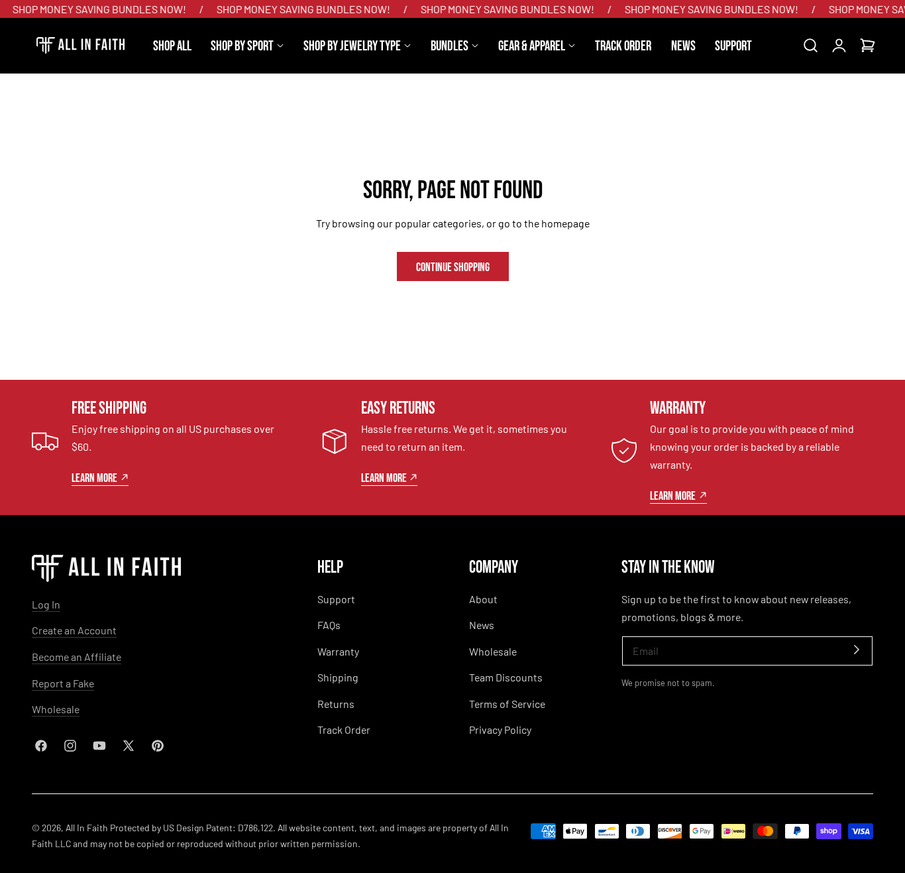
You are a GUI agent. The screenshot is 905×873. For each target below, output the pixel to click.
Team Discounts (506, 677)
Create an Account (74, 630)
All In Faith (87, 827)
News (481, 624)
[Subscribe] (856, 650)
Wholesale (56, 709)
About (483, 599)
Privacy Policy (500, 729)
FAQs (329, 624)
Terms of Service (507, 703)
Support (336, 599)
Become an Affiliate (76, 656)
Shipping (337, 677)
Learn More (94, 477)
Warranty (338, 651)
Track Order (343, 729)
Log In (46, 604)
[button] (810, 45)
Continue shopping (453, 266)
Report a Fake (63, 683)
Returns (335, 703)
